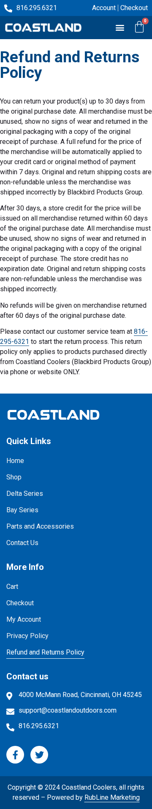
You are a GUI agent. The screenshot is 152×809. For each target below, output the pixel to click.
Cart (12, 587)
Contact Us (22, 543)
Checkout (20, 603)
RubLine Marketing (112, 797)
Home (15, 461)
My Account (23, 619)
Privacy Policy (27, 636)
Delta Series (24, 494)
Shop (14, 477)
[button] (120, 28)
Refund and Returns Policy (45, 652)
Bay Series (22, 510)
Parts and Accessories (40, 526)
